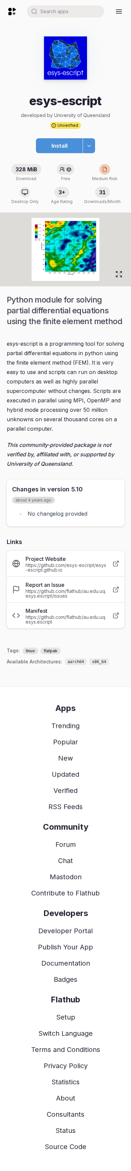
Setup (65, 1017)
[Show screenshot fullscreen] (119, 274)
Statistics (65, 1082)
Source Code (65, 1147)
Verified (65, 791)
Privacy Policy (66, 1066)
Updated (65, 774)
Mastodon (66, 877)
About (65, 1098)
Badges (65, 979)
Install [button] (59, 145)
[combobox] (65, 11)
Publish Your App (65, 947)
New (65, 758)
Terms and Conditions (65, 1050)
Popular (65, 742)
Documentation (65, 963)
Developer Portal (65, 931)
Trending (65, 726)
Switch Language (65, 1033)
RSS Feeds (65, 807)
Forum (65, 844)
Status (65, 1130)
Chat (65, 861)
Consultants (65, 1114)
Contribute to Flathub (65, 893)
